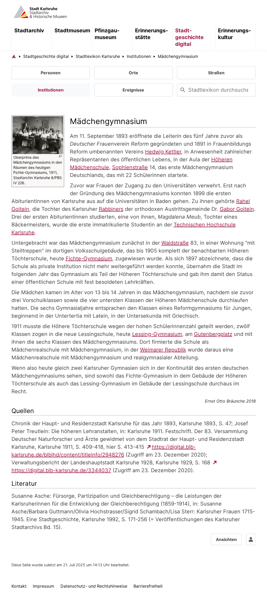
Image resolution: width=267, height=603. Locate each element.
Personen (50, 72)
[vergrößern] (60, 156)
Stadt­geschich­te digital (189, 37)
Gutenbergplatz (213, 334)
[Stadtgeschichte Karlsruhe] (40, 11)
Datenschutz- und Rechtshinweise (93, 586)
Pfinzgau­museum (107, 33)
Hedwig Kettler (163, 152)
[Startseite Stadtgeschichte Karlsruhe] (13, 56)
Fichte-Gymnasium (89, 258)
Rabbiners (111, 209)
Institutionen (51, 90)
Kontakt (19, 586)
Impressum (43, 586)
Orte (133, 72)
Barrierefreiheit (148, 586)
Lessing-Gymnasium (157, 334)
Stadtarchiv (29, 30)
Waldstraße (175, 243)
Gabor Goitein (237, 209)
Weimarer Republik (163, 350)
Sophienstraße (130, 167)
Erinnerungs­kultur (234, 33)
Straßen (216, 72)
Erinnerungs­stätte (151, 33)
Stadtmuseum (72, 30)
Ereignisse (133, 90)
